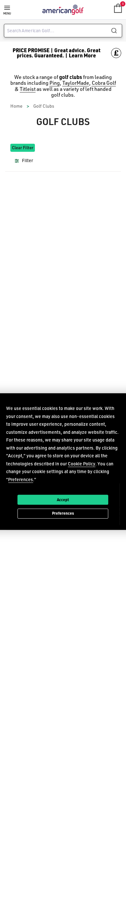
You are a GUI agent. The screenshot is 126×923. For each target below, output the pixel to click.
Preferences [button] (20, 479)
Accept (63, 499)
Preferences (63, 513)
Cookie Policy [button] (81, 463)
